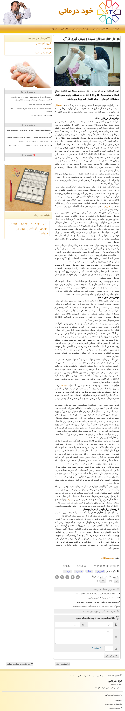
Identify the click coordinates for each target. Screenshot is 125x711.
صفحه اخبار (62, 664)
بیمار (89, 571)
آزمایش (32, 228)
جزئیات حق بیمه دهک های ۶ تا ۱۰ (39, 115)
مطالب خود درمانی (99, 28)
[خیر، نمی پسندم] (102, 580)
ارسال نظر (110, 655)
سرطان (58, 105)
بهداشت (35, 223)
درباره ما (118, 700)
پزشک (52, 28)
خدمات (44, 233)
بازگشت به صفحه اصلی (19, 664)
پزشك (67, 571)
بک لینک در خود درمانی (113, 704)
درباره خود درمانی (80, 28)
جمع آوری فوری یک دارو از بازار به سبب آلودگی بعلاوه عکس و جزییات (95, 606)
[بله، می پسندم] (116, 580)
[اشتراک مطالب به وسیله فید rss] (57, 577)
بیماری (63, 28)
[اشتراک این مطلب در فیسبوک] (72, 577)
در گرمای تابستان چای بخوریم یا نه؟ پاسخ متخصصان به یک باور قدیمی (30, 110)
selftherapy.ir (107, 558)
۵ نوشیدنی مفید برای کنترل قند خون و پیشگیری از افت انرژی (97, 602)
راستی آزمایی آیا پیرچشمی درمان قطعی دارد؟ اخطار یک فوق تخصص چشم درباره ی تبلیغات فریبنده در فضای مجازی (31, 99)
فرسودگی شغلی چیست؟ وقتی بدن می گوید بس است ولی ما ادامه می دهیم (29, 131)
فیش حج (47, 48)
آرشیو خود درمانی (115, 708)
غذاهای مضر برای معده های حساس (39, 104)
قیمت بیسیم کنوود (43, 52)
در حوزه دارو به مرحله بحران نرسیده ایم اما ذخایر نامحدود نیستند (96, 593)
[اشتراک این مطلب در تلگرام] (78, 577)
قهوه (70, 499)
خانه (115, 28)
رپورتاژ (21, 228)
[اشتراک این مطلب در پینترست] (62, 577)
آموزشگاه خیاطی (43, 43)
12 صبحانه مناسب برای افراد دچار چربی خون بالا (102, 597)
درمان (64, 385)
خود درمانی (76, 10)
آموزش (107, 206)
